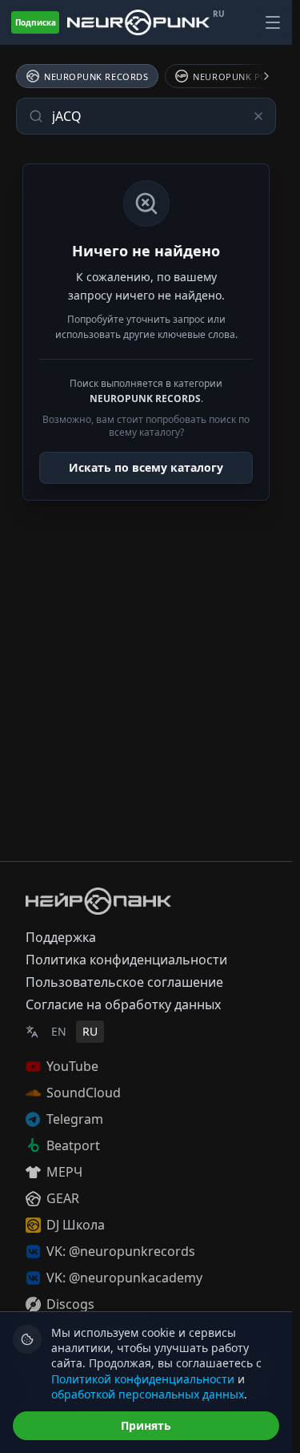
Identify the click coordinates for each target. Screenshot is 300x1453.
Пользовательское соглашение (124, 982)
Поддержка (61, 937)
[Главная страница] (138, 23)
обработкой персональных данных (147, 1394)
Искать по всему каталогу (146, 467)
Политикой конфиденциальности (142, 1379)
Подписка (35, 22)
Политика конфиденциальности (126, 959)
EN (58, 1031)
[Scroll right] (257, 76)
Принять (146, 1425)
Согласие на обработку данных (123, 1004)
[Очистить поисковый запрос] (258, 116)
